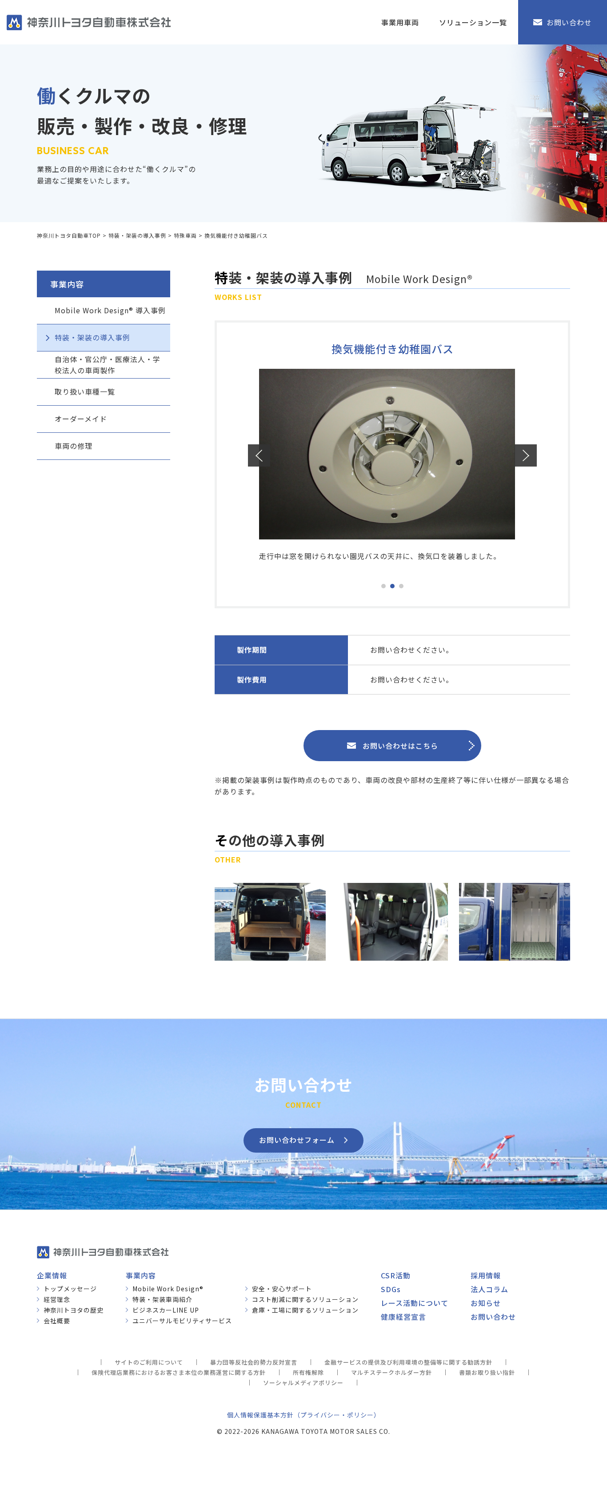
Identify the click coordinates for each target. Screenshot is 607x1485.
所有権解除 (308, 1372)
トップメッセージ (70, 1288)
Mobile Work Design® (168, 1288)
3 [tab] (401, 586)
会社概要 (57, 1320)
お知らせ (486, 1302)
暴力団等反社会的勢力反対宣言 (253, 1362)
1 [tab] (383, 586)
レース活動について (414, 1302)
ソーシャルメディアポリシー (303, 1382)
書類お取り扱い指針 (487, 1372)
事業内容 (141, 1275)
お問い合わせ (493, 1316)
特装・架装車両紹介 (162, 1299)
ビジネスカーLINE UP (165, 1309)
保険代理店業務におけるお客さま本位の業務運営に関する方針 (179, 1372)
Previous (259, 455)
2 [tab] (392, 586)
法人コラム (489, 1289)
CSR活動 (396, 1275)
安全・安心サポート (282, 1288)
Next (526, 455)
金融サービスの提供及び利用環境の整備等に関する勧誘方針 (408, 1362)
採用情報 (486, 1275)
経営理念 (57, 1299)
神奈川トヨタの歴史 (74, 1309)
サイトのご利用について (149, 1362)
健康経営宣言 (403, 1316)
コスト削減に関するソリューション (305, 1299)
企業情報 (52, 1275)
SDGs (391, 1289)
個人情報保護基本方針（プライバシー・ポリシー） (303, 1414)
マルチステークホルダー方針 (391, 1372)
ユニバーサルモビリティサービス (182, 1320)
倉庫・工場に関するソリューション (305, 1309)
